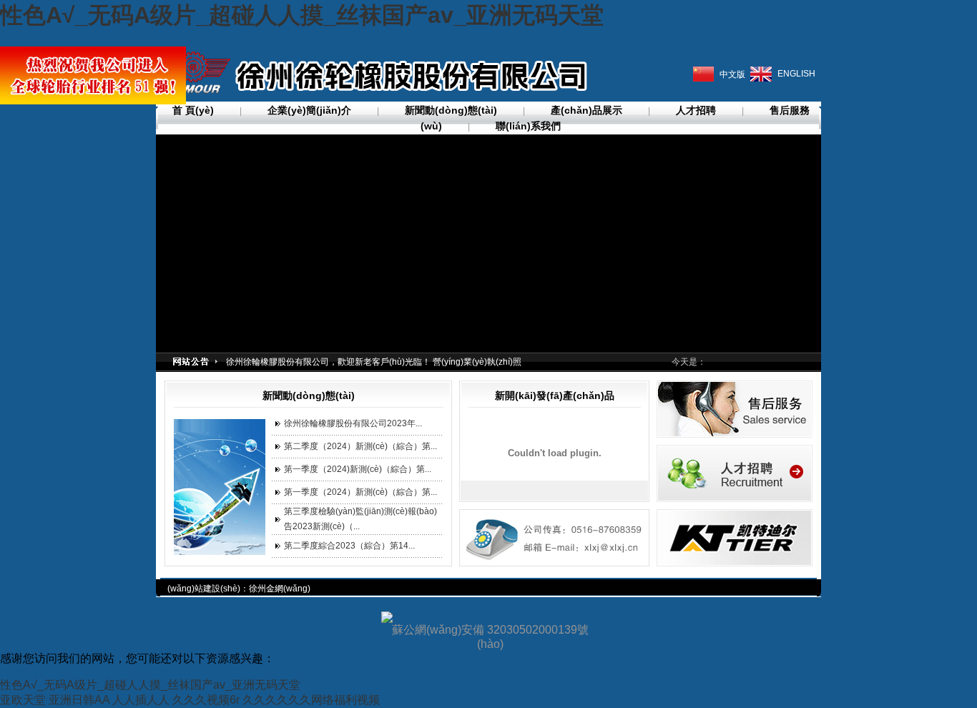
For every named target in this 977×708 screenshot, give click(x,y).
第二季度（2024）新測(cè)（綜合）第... (360, 446)
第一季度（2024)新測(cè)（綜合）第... (357, 469)
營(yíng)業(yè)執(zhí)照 (477, 362)
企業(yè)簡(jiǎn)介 (309, 110)
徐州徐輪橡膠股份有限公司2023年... (353, 423)
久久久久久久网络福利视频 (311, 700)
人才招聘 (696, 110)
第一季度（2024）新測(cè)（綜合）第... (360, 492)
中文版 (732, 74)
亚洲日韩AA (79, 700)
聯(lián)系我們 (528, 126)
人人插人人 (141, 700)
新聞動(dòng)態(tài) (451, 110)
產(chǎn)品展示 (586, 110)
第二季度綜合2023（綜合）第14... (349, 546)
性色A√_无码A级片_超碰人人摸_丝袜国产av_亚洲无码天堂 (302, 15)
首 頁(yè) (193, 110)
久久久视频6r (206, 700)
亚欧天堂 (23, 700)
